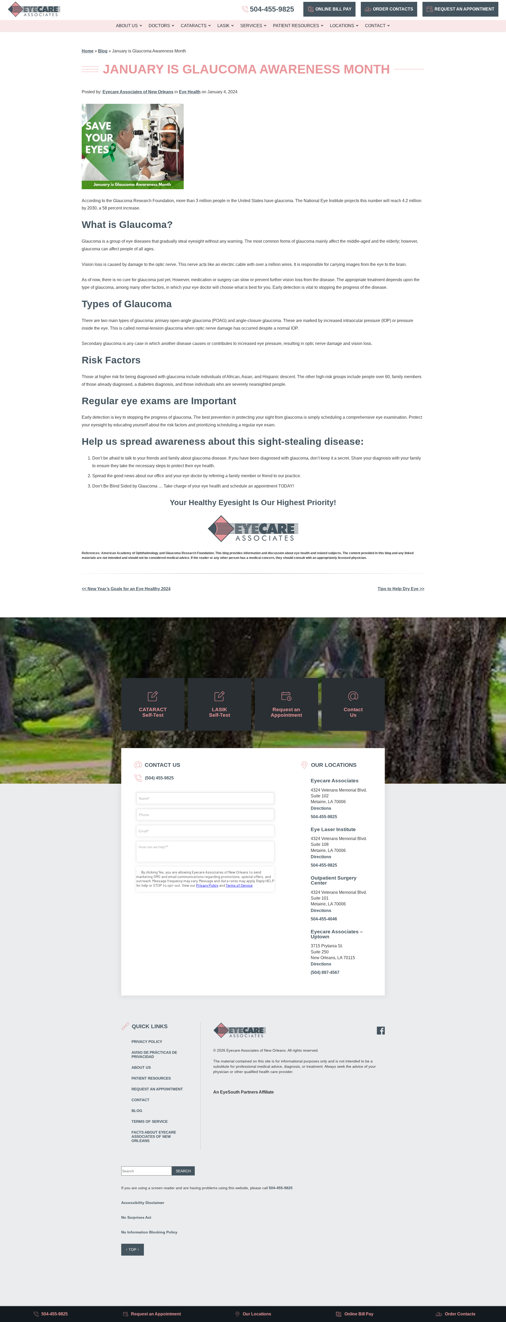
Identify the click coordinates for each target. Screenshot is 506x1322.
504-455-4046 (324, 919)
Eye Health (190, 92)
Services (251, 25)
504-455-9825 (324, 816)
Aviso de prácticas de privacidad (154, 1054)
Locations (342, 25)
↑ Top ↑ (132, 1249)
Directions (321, 808)
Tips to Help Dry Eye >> (401, 589)
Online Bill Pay (333, 9)
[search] (183, 1170)
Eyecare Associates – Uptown (337, 934)
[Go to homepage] (34, 9)
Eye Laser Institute (333, 829)
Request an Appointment (464, 9)
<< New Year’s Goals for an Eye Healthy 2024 (126, 589)
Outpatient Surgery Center (334, 880)
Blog (103, 51)
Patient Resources (296, 25)
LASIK (223, 25)
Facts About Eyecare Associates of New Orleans (154, 1136)
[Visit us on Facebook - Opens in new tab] (381, 1031)
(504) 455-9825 (159, 778)
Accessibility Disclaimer (142, 1203)
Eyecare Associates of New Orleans (138, 92)
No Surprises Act (136, 1217)
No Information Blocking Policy (149, 1232)
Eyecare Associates (335, 780)
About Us (127, 25)
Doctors (159, 25)
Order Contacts (393, 9)
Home (88, 51)
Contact (375, 25)
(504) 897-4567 (325, 972)
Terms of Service (150, 1121)
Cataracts (194, 25)
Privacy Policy (147, 1042)
